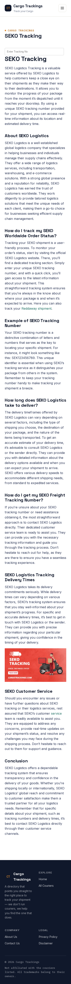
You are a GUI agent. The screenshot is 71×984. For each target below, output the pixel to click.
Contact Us (12, 943)
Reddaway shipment (36, 308)
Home (43, 879)
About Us (11, 936)
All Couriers (46, 885)
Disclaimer (46, 943)
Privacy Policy (48, 936)
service (56, 713)
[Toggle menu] (62, 8)
